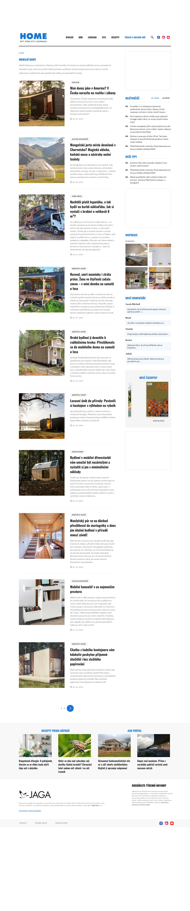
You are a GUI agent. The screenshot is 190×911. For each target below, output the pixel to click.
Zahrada (92, 37)
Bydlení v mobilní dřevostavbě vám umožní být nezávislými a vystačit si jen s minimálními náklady (90, 464)
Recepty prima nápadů (55, 731)
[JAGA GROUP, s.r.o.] (35, 794)
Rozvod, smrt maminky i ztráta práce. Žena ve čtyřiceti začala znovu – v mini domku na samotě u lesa (92, 281)
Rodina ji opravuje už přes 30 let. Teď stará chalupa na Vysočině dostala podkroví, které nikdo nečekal (149, 139)
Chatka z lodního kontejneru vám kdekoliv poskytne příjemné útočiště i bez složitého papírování (92, 656)
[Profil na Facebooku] (158, 37)
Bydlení (69, 37)
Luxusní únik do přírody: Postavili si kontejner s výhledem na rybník (93, 403)
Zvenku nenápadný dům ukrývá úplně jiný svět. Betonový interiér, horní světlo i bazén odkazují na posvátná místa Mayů (150, 129)
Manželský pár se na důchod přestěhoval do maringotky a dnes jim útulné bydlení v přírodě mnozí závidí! (93, 527)
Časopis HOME (61, 823)
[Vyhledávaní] (152, 37)
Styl (104, 37)
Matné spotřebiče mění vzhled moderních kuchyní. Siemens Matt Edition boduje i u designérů (148, 180)
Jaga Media (95, 805)
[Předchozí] (130, 399)
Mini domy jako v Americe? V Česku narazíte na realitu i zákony (93, 90)
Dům (81, 37)
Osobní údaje (41, 823)
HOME (21, 53)
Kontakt (23, 823)
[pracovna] (136, 255)
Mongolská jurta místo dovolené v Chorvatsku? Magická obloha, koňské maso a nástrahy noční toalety (93, 151)
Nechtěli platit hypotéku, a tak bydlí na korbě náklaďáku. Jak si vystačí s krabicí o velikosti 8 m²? (92, 209)
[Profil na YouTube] (168, 37)
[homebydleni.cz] (33, 37)
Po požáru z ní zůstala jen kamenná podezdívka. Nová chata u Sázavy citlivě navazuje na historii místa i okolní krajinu (148, 109)
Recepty (115, 37)
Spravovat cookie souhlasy (30, 811)
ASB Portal (135, 731)
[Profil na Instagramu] (163, 37)
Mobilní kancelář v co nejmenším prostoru (92, 589)
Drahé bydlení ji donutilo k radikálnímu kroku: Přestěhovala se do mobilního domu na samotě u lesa (92, 344)
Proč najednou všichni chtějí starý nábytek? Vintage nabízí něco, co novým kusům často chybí (149, 119)
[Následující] (166, 399)
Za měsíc (166, 98)
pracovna (129, 241)
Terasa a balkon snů (135, 37)
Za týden (155, 98)
